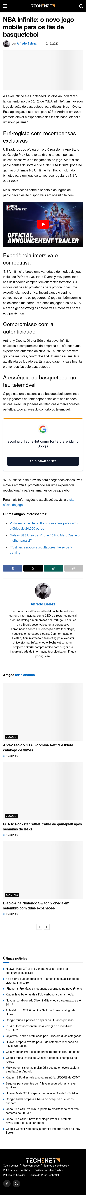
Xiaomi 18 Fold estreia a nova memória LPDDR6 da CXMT (43, 1077)
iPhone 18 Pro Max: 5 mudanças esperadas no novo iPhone (44, 988)
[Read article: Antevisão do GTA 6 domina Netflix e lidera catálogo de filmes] (43, 712)
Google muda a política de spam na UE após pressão (40, 1020)
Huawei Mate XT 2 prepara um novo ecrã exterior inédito (42, 1093)
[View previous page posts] (39, 927)
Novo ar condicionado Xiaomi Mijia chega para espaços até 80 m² (43, 1002)
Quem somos (11, 1165)
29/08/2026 (11, 755)
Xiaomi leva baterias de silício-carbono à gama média (40, 994)
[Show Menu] (5, 6)
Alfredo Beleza (27, 43)
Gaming (12, 895)
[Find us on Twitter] (16, 1183)
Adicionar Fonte (43, 461)
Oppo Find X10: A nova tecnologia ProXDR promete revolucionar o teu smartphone (39, 1121)
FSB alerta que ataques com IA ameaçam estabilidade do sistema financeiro (42, 981)
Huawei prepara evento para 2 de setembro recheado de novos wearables (42, 1044)
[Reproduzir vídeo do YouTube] (43, 224)
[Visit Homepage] (43, 5)
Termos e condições (55, 1165)
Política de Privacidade (47, 1170)
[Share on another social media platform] (73, 568)
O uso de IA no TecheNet (44, 1175)
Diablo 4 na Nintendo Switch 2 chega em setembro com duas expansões (36, 905)
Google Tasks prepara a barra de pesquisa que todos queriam (40, 1101)
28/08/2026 (11, 834)
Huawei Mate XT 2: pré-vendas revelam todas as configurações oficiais (37, 971)
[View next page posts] (47, 927)
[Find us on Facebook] (7, 1183)
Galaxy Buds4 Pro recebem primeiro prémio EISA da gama (43, 1052)
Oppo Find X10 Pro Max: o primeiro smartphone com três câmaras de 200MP (42, 1111)
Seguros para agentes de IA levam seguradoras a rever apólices (41, 1085)
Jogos (11, 737)
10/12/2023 (51, 43)
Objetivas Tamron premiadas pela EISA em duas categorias (43, 1036)
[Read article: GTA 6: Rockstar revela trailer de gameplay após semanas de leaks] (43, 791)
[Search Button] (81, 6)
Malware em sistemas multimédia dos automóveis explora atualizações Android (42, 1069)
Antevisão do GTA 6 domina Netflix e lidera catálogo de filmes (38, 747)
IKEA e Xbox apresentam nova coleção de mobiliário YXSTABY (39, 1028)
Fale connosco (31, 1165)
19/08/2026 (11, 913)
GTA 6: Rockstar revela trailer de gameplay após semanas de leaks (42, 826)
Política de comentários (16, 1170)
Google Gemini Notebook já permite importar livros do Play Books (43, 1131)
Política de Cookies (14, 1175)
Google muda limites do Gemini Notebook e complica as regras (41, 1060)
